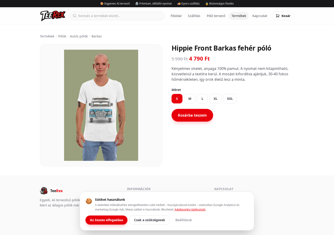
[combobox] (117, 16)
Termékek (239, 16)
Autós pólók (79, 36)
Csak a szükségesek (149, 220)
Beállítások (183, 220)
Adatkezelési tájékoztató (189, 209)
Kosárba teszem (192, 115)
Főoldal (176, 16)
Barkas (97, 36)
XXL (230, 98)
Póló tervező (216, 16)
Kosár (286, 16)
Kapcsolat (259, 16)
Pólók (62, 36)
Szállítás (194, 16)
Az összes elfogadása (106, 220)
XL (215, 98)
